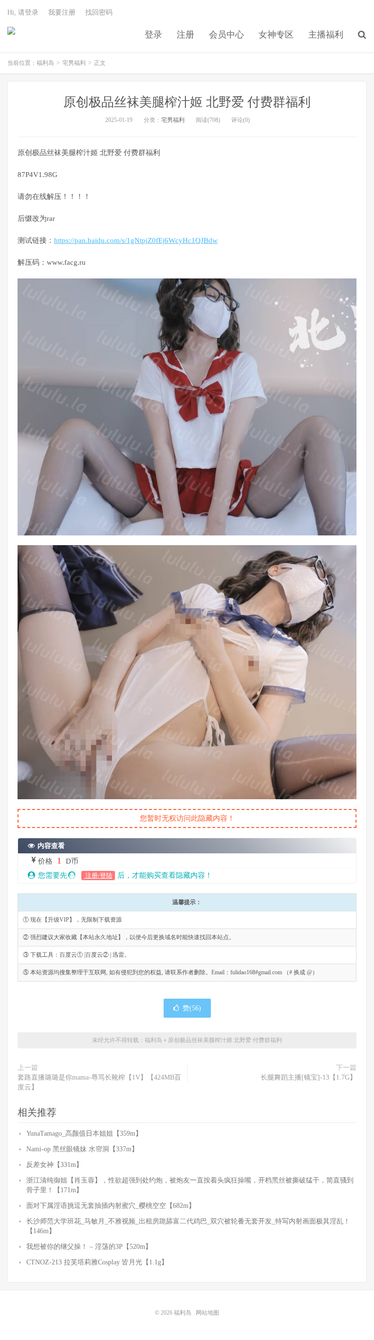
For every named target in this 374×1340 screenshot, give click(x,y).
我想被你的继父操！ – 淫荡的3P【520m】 (89, 1246)
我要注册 (61, 12)
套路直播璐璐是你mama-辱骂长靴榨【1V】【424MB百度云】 (99, 1082)
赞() (192, 1008)
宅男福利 (74, 62)
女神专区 (276, 34)
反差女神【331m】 (54, 1164)
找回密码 (98, 12)
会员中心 (226, 34)
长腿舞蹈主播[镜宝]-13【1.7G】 (308, 1077)
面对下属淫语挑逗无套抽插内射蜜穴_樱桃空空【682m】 (110, 1205)
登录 (153, 34)
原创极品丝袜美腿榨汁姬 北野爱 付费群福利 (187, 102)
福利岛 (11, 34)
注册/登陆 (98, 875)
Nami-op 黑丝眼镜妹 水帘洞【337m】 (82, 1149)
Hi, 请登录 (22, 12)
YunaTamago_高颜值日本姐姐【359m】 (84, 1133)
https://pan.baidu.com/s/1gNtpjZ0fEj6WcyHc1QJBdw (136, 240)
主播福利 (325, 34)
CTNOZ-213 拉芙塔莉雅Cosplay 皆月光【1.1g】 (97, 1262)
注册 (185, 34)
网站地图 (207, 1312)
